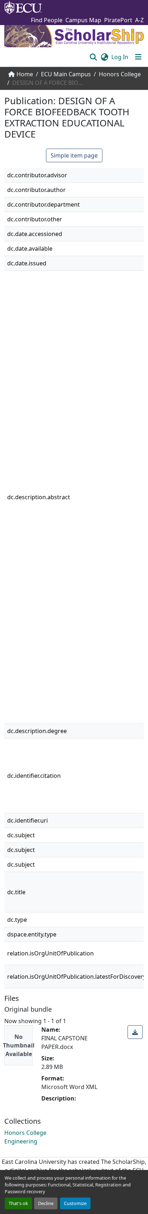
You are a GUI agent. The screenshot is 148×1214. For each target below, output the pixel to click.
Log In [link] (119, 57)
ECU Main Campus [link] (66, 74)
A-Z (139, 20)
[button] (93, 57)
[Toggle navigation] (138, 57)
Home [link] (25, 74)
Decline (46, 1203)
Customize (75, 1203)
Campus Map (83, 20)
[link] (135, 1032)
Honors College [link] (120, 74)
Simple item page (74, 155)
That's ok (18, 1203)
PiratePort (118, 20)
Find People (47, 20)
